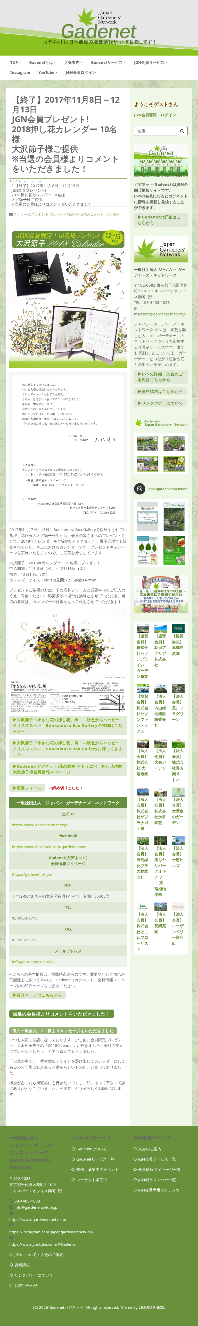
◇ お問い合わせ (23, 1285)
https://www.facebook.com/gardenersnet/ (49, 846)
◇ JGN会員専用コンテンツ (156, 1189)
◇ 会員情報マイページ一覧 (157, 1169)
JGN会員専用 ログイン (155, 114)
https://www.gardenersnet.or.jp (40, 824)
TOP (14, 62)
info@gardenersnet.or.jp (33, 961)
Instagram (20, 72)
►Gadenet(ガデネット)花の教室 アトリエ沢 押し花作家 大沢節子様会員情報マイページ (69, 769)
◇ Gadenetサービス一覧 (92, 1159)
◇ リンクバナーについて (31, 1275)
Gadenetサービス (107, 62)
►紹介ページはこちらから (37, 994)
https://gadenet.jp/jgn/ (32, 874)
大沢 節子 (112, 214)
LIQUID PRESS (151, 1307)
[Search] (182, 131)
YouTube (46, 72)
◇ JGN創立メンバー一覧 (154, 1179)
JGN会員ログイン (81, 72)
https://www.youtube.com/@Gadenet (42, 1244)
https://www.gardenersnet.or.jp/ (38, 1219)
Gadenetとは (41, 62)
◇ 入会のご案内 (147, 1148)
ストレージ (21, 214)
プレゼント (40, 214)
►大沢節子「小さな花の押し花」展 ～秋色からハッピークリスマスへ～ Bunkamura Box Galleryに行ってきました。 (67, 748)
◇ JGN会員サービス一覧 (154, 1159)
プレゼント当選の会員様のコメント (77, 214)
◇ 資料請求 (19, 1264)
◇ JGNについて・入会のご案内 (36, 1254)
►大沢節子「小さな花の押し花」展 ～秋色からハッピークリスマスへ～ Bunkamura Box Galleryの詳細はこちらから (67, 725)
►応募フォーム (27, 787)
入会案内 (72, 62)
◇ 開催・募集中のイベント (95, 1169)
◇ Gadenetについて (89, 1148)
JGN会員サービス (149, 62)
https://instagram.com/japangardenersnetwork (51, 1231)
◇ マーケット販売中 (89, 1179)
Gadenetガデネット (66, 1307)
